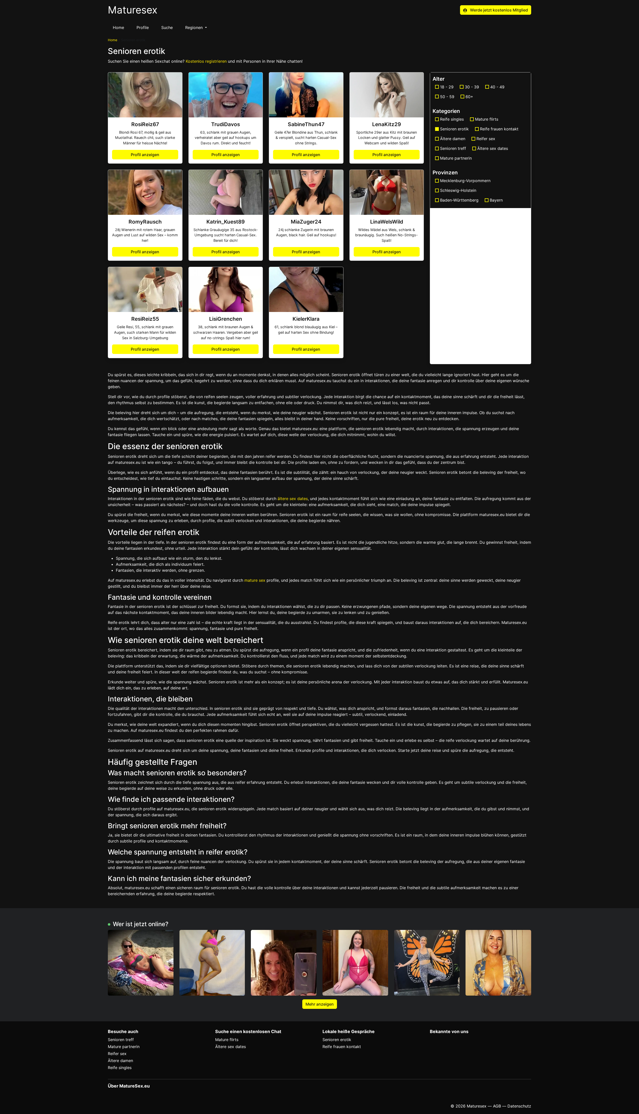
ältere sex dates (293, 498)
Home (118, 27)
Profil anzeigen (145, 154)
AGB (497, 1106)
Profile (143, 27)
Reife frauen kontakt (499, 128)
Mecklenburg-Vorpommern (465, 180)
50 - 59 (447, 96)
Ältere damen (452, 138)
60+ (469, 96)
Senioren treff (453, 148)
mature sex (254, 580)
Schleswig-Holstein (458, 190)
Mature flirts (486, 119)
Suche (167, 27)
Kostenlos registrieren (206, 61)
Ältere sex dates (492, 148)
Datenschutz (519, 1106)
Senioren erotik (336, 1039)
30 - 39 (472, 86)
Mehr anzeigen (320, 1004)
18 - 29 (447, 86)
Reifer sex (486, 138)
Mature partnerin (456, 158)
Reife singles (452, 119)
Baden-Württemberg (459, 200)
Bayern (496, 200)
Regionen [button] (194, 27)
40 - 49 (497, 86)
